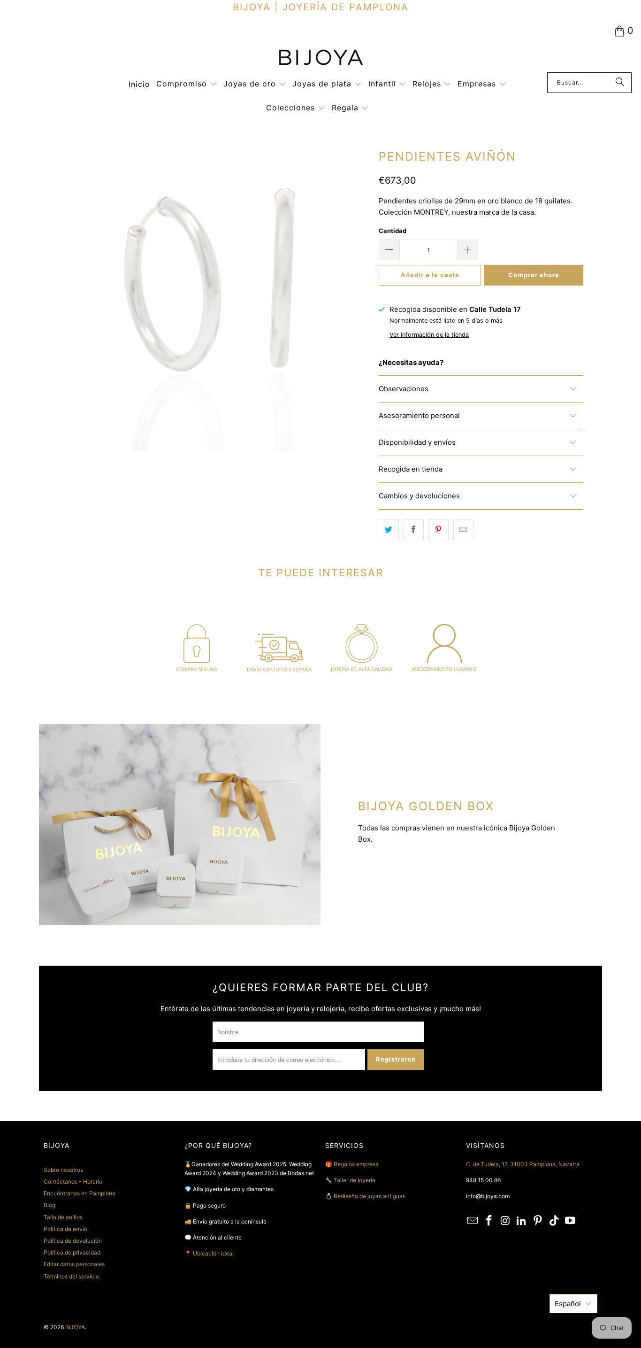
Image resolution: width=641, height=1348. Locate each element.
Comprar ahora (533, 275)
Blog (49, 1205)
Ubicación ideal (213, 1253)
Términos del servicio (71, 1276)
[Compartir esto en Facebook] (414, 529)
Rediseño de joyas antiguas (369, 1196)
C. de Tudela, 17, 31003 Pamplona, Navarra (523, 1164)
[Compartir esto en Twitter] (389, 529)
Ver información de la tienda (429, 334)
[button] (186, 84)
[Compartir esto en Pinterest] (438, 529)
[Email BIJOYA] (473, 1221)
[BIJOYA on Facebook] (489, 1221)
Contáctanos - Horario (73, 1181)
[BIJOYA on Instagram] (505, 1221)
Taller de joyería (355, 1180)
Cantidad (392, 230)
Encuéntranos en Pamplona (79, 1193)
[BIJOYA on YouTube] (571, 1221)
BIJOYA (75, 1327)
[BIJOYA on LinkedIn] (522, 1221)
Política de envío (65, 1228)
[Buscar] (620, 82)
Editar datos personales (74, 1264)
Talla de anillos (63, 1217)
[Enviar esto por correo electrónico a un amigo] (463, 529)
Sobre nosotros (63, 1169)
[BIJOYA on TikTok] (554, 1221)
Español (568, 1303)
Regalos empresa (356, 1164)
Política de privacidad (72, 1252)
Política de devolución (73, 1240)
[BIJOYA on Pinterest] (538, 1221)
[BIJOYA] (320, 58)
